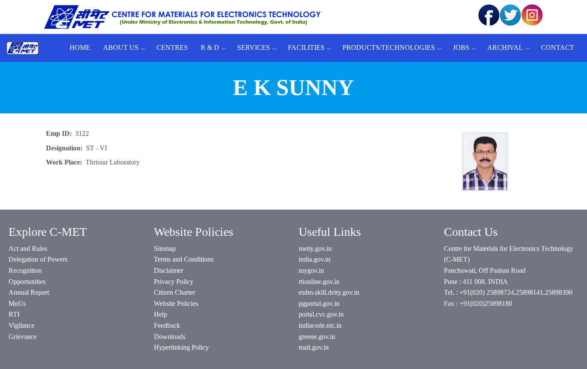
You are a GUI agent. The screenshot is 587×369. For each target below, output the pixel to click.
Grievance (23, 336)
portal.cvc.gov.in (321, 314)
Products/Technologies (388, 47)
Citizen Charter (174, 292)
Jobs (461, 47)
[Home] (25, 47)
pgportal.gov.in (319, 303)
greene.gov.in (317, 336)
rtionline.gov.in (319, 281)
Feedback (167, 325)
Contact (557, 47)
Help (160, 314)
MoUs (17, 303)
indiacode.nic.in (320, 325)
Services (253, 47)
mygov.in (311, 270)
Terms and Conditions (184, 259)
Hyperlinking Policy (181, 347)
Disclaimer (168, 270)
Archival (505, 47)
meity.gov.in (315, 248)
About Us (120, 47)
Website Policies (176, 303)
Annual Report (29, 292)
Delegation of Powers (38, 259)
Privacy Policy (173, 281)
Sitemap (165, 248)
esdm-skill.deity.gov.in (329, 292)
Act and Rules (28, 248)
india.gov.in (314, 259)
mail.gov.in (314, 347)
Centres (172, 47)
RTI (14, 314)
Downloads (169, 336)
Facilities (306, 47)
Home (80, 47)
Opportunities (27, 281)
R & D (210, 47)
